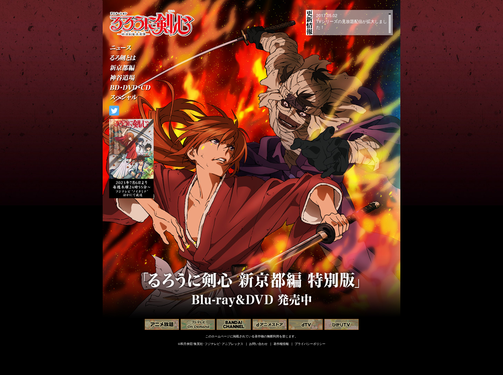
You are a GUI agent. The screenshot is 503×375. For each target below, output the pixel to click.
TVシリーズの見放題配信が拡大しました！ (351, 24)
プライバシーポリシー (310, 343)
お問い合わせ (258, 343)
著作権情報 (281, 343)
